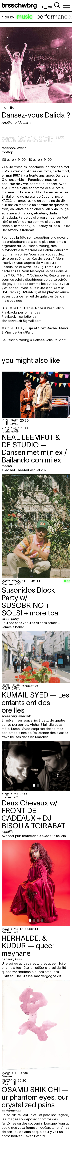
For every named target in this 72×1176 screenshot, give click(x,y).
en (50, 6)
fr (45, 6)
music (24, 16)
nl (42, 6)
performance (53, 16)
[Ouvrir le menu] (66, 5)
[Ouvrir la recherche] (57, 6)
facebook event (14, 148)
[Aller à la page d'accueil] (20, 5)
